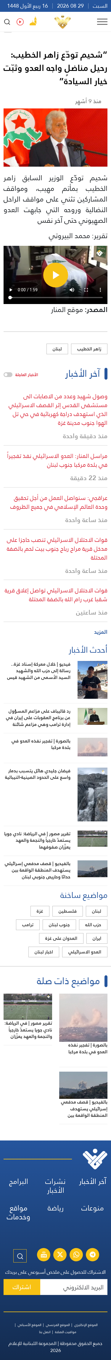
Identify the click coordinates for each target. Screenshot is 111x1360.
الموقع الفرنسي (58, 1325)
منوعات (92, 1208)
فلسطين (68, 911)
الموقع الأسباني (29, 1325)
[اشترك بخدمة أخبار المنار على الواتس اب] (76, 1255)
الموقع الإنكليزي (86, 1325)
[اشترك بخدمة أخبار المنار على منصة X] (60, 1255)
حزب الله (93, 924)
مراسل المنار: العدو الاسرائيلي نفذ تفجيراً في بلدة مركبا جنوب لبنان (57, 460)
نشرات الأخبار (55, 1185)
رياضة (56, 1208)
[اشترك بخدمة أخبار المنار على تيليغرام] (93, 1255)
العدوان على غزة (61, 938)
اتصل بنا (45, 1332)
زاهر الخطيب (89, 349)
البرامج (18, 1181)
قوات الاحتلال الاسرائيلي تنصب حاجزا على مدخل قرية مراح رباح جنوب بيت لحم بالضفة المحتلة (57, 548)
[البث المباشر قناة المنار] (44, 1255)
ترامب (27, 924)
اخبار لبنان (44, 952)
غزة (40, 911)
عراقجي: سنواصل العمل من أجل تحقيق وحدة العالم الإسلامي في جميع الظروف (58, 502)
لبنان (57, 349)
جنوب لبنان (59, 924)
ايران (97, 938)
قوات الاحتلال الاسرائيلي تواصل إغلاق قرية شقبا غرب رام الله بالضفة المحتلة (56, 595)
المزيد (100, 632)
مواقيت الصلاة (65, 1332)
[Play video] (55, 275)
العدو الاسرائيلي (84, 952)
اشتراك (22, 1287)
